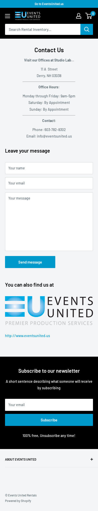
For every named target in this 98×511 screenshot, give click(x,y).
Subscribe (49, 420)
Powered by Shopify (18, 500)
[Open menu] (7, 16)
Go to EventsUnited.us (49, 4)
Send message (30, 262)
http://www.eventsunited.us (27, 336)
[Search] (86, 29)
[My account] (78, 16)
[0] (89, 16)
